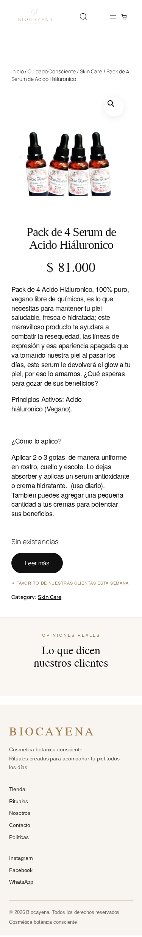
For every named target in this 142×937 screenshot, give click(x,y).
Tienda (17, 789)
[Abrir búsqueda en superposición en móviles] (83, 16)
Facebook (21, 870)
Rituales (18, 801)
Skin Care (91, 71)
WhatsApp (21, 882)
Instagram (21, 858)
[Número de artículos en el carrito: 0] (124, 16)
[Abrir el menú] (112, 16)
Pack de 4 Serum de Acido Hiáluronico (71, 238)
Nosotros (19, 813)
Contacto (19, 825)
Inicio (17, 71)
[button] (114, 106)
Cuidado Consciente (52, 71)
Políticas (19, 837)
